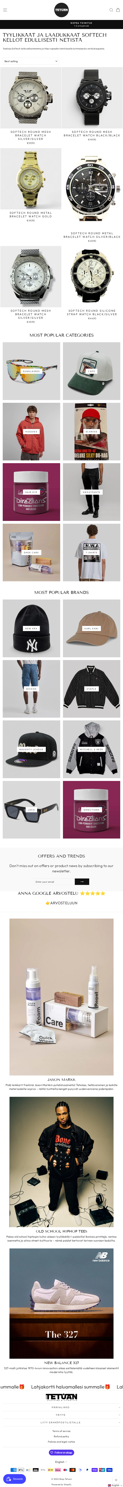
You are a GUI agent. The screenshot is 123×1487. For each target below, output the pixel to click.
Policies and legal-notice (61, 1441)
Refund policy (61, 1436)
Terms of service (61, 1431)
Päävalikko (61, 1407)
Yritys (61, 1414)
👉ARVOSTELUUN (61, 903)
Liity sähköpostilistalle (61, 1422)
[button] (115, 1485)
